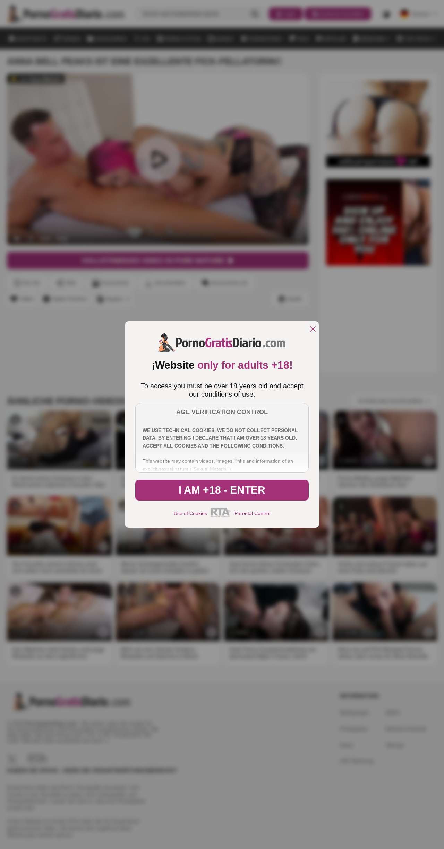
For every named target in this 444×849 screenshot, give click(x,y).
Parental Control (252, 513)
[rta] (221, 516)
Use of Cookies (190, 513)
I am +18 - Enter (222, 490)
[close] (313, 329)
